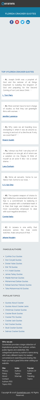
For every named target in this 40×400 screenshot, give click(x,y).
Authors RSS (7, 381)
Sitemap (18, 376)
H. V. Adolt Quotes (12, 271)
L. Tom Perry (7, 95)
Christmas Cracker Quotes (16, 310)
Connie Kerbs (7, 217)
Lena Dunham (8, 166)
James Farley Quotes (14, 274)
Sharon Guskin (8, 140)
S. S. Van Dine (7, 185)
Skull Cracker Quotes (13, 328)
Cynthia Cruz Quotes (13, 256)
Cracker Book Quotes (14, 313)
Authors (18, 371)
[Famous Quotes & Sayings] (7, 5)
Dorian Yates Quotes (13, 264)
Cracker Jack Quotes (13, 321)
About (4, 376)
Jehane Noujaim (8, 238)
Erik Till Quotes (11, 267)
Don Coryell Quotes (13, 260)
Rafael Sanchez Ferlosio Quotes (18, 285)
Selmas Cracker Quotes (15, 331)
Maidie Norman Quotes (14, 278)
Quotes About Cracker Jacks (17, 306)
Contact (5, 379)
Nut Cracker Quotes (13, 324)
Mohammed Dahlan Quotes (16, 281)
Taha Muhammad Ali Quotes (17, 288)
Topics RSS (6, 384)
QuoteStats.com (23, 393)
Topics (17, 373)
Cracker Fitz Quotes (13, 317)
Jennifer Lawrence (9, 116)
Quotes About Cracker (14, 303)
